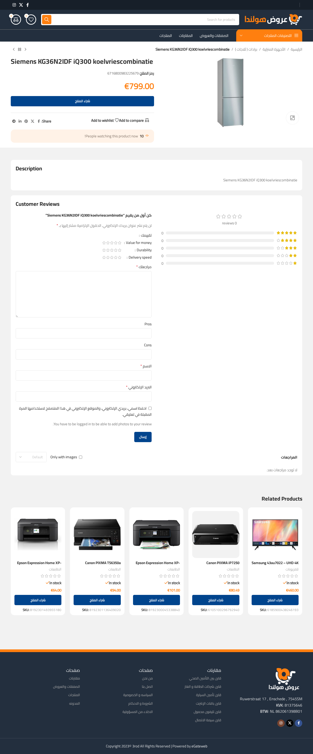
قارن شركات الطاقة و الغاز (203, 686)
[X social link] (20, 5)
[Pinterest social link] (26, 121)
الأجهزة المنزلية (274, 49)
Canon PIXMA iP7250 (222, 562)
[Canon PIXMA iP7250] (215, 534)
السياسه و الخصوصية (138, 695)
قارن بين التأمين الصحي (205, 678)
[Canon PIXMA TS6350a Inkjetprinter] (97, 534)
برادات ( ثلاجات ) (246, 49)
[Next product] (14, 50)
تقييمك (146, 236)
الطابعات (233, 569)
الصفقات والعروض (66, 686)
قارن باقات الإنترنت (208, 703)
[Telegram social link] (14, 121)
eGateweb (199, 746)
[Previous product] (25, 50)
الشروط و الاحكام (140, 703)
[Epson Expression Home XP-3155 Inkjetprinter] (156, 534)
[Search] (46, 19)
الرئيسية (296, 49)
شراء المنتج (82, 101)
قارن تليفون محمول (207, 712)
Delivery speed (140, 258)
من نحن (147, 678)
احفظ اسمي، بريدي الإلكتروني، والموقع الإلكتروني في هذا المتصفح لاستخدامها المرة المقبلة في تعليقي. (85, 411)
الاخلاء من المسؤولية (138, 712)
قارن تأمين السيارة (208, 695)
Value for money (138, 243)
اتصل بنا (147, 686)
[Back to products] (19, 50)
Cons (148, 345)
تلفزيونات (292, 569)
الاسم (146, 366)
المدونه (74, 703)
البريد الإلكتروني (139, 387)
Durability (144, 250)
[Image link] (284, 678)
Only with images (63, 457)
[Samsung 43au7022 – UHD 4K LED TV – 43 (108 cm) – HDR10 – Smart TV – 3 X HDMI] (275, 534)
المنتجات (74, 695)
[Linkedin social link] (20, 121)
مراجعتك (144, 267)
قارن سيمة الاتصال (208, 720)
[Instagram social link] (14, 5)
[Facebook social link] (28, 5)
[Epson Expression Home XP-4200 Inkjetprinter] (37, 534)
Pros (148, 324)
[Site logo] (273, 19)
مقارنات (74, 678)
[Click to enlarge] (292, 118)
